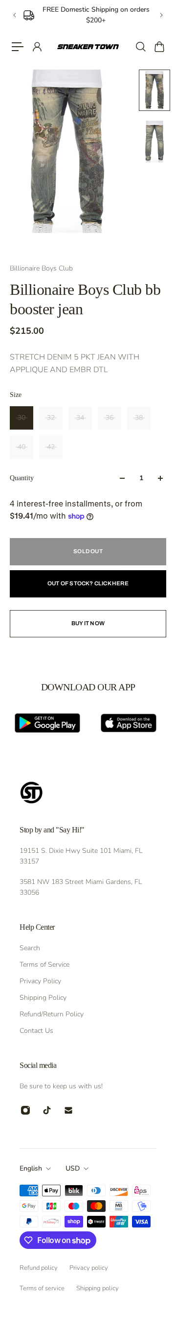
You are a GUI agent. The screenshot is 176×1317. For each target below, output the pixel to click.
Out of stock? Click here (88, 583)
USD (73, 1168)
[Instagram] (25, 1110)
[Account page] (36, 46)
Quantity (22, 478)
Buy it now (88, 623)
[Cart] (159, 46)
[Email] (68, 1110)
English (31, 1168)
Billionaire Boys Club (41, 268)
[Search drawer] (140, 46)
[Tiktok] (47, 1110)
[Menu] (17, 46)
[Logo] (88, 47)
